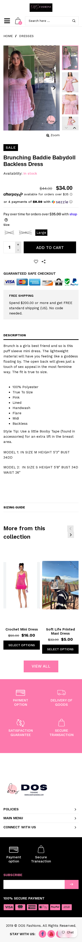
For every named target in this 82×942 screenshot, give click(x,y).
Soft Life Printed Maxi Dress (60, 631)
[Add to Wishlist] (36, 261)
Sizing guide (14, 507)
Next (74, 127)
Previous (66, 127)
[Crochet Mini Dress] (21, 585)
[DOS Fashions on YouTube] (51, 934)
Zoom (55, 135)
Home (8, 36)
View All (41, 666)
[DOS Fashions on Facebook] (42, 934)
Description (14, 335)
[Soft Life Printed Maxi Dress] (60, 585)
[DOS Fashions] (41, 7)
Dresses (26, 36)
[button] (37, 202)
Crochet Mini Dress (21, 629)
